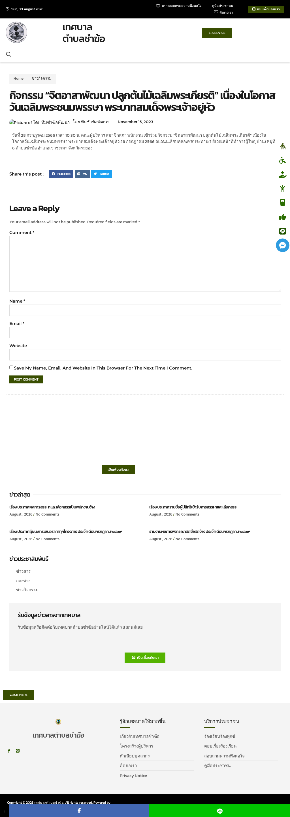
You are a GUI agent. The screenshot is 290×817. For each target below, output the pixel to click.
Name (17, 301)
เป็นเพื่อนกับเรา (118, 469)
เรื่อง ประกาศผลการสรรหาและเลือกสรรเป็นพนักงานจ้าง (52, 507)
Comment (21, 232)
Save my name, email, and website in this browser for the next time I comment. (103, 368)
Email (16, 323)
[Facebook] (79, 810)
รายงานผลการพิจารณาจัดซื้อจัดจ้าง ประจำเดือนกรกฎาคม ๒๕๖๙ (199, 531)
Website (18, 345)
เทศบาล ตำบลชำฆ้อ (84, 33)
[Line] (18, 751)
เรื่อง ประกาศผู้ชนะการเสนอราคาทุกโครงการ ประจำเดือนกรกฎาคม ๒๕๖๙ (65, 531)
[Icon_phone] (26, 751)
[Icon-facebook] (9, 751)
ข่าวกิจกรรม (42, 78)
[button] (8, 55)
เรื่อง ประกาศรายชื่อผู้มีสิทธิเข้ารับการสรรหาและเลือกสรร (192, 507)
